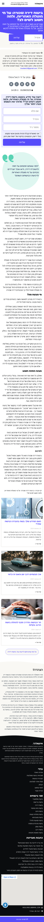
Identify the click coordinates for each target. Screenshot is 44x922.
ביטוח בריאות (38, 802)
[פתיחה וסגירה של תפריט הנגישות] (5, 905)
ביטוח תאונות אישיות (36, 833)
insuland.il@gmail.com (19, 4)
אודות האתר (38, 772)
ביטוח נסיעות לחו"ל (36, 820)
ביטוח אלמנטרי (38, 799)
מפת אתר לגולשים (36, 781)
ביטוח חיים (39, 811)
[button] (3, 3)
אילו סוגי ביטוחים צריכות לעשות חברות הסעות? (26, 858)
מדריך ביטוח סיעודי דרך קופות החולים (29, 852)
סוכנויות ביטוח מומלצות (35, 775)
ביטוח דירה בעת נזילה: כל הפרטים (30, 864)
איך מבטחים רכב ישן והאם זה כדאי (24, 574)
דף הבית (39, 490)
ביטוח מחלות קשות (36, 814)
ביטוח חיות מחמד (37, 808)
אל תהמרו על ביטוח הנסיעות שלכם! (30, 846)
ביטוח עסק (39, 827)
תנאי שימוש (39, 788)
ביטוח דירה (39, 805)
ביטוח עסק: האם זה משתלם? (32, 861)
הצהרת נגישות (37, 778)
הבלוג (41, 785)
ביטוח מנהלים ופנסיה (35, 823)
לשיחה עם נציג (21, 919)
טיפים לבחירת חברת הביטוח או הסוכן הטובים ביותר (25, 870)
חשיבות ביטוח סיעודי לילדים (33, 849)
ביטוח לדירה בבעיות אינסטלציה (32, 867)
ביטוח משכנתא (37, 817)
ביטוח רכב (39, 830)
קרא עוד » (38, 544)
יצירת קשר (39, 791)
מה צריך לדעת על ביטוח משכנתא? (30, 843)
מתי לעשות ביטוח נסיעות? (34, 855)
